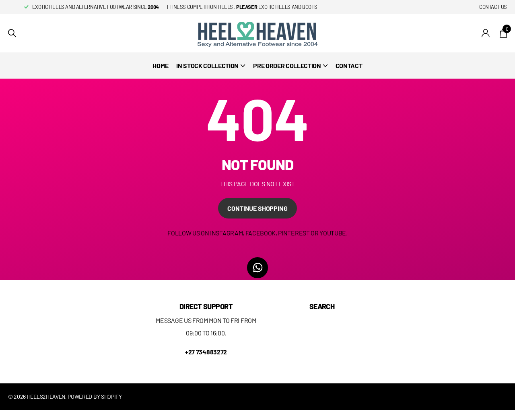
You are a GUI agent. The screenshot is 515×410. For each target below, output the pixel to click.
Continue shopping (257, 208)
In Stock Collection (207, 65)
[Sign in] (486, 33)
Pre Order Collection (287, 65)
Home (160, 65)
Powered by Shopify (95, 396)
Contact (349, 65)
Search (322, 306)
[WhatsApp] (257, 267)
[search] (12, 33)
